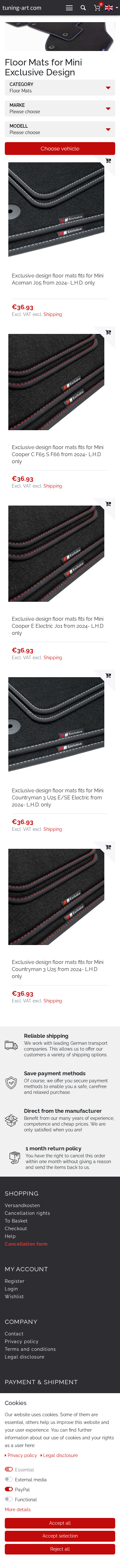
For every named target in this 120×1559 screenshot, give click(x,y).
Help (10, 1236)
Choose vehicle (60, 148)
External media (31, 1479)
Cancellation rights (27, 1213)
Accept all (60, 1523)
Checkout (16, 1228)
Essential (24, 1469)
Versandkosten (22, 1205)
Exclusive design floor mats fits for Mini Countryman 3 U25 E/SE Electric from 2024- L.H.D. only (57, 798)
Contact (14, 1333)
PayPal (22, 1489)
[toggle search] (83, 8)
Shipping (53, 314)
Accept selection (60, 1535)
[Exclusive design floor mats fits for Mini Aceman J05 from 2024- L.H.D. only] (60, 210)
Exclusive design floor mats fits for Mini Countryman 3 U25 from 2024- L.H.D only (57, 969)
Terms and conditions (30, 1349)
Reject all (60, 1549)
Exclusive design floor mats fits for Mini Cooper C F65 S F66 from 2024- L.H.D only (57, 454)
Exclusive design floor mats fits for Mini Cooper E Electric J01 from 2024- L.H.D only (57, 626)
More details (18, 1509)
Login (11, 1288)
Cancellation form (26, 1244)
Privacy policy (22, 1341)
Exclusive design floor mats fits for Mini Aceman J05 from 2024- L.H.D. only (57, 279)
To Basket (16, 1220)
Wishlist (14, 1296)
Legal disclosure (24, 1356)
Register (15, 1281)
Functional (26, 1499)
